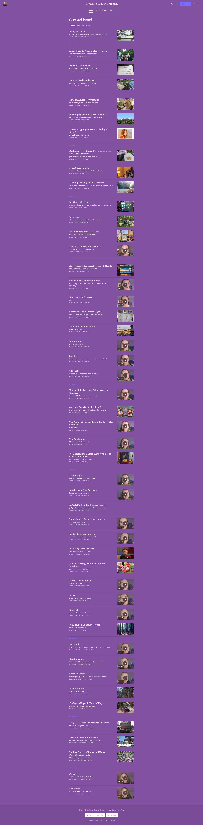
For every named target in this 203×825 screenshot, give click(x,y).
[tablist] (80, 25)
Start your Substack (96, 815)
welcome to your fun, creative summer (83, 103)
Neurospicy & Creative (80, 297)
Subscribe (185, 4)
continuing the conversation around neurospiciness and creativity (89, 284)
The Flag (73, 371)
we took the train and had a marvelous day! (85, 740)
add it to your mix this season (80, 569)
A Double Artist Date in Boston (84, 737)
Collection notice (118, 810)
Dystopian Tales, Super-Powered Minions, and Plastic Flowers (90, 152)
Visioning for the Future (81, 548)
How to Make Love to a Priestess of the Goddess (88, 391)
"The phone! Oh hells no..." (79, 442)
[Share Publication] (177, 4)
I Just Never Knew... (79, 168)
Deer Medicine (76, 688)
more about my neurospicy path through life (85, 171)
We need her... (74, 428)
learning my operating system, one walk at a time (87, 117)
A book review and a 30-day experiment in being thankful (90, 205)
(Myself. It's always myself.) (79, 135)
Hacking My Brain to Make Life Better (88, 114)
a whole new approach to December (82, 706)
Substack (91, 821)
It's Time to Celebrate (80, 65)
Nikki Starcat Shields (82, 37)
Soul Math (74, 644)
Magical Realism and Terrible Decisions (89, 722)
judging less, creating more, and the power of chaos (88, 508)
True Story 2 (75, 475)
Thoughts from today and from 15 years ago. (85, 220)
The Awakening (77, 439)
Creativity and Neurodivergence (85, 311)
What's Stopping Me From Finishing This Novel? (89, 130)
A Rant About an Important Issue (81, 777)
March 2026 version (76, 329)
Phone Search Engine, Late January (87, 519)
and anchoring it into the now (80, 551)
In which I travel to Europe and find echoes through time (90, 647)
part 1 (71, 300)
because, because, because (79, 493)
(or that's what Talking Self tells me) (82, 234)
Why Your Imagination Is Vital (84, 625)
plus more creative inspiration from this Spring (86, 156)
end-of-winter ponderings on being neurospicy (86, 315)
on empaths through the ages (80, 613)
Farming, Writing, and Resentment (86, 182)
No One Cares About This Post (84, 231)
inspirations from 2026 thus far (80, 459)
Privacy (102, 810)
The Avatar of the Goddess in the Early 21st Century (91, 423)
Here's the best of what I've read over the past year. (87, 410)
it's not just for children (77, 628)
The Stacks (74, 788)
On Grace (74, 217)
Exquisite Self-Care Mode (82, 326)
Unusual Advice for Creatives (84, 100)
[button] (90, 10)
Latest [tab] (73, 25)
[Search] (172, 4)
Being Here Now (77, 31)
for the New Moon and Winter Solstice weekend (86, 662)
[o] (125, 251)
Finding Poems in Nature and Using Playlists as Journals (87, 753)
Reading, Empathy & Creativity (85, 246)
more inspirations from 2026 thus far (83, 269)
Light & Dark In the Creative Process (87, 505)
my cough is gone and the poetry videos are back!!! (87, 677)
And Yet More (76, 341)
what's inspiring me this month (80, 725)
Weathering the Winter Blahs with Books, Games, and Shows (90, 455)
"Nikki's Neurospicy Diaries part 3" (81, 249)
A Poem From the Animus (78, 583)
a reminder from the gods (78, 691)
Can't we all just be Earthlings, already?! (83, 374)
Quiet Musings (76, 659)
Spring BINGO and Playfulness (84, 280)
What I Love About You (80, 580)
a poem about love (76, 344)
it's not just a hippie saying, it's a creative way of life (88, 34)
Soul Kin (73, 356)
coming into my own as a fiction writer (83, 68)
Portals (73, 774)
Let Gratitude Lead (78, 202)
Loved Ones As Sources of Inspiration (88, 51)
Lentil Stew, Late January (82, 534)
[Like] (70, 447)
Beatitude (74, 610)
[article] (101, 35)
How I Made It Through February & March (90, 266)
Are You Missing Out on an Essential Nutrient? (87, 565)
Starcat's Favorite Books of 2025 (85, 407)
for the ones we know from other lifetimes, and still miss (89, 359)
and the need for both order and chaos (83, 54)
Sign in (196, 4)
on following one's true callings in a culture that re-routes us (91, 186)
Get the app (112, 815)
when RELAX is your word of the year (82, 83)
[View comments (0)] (85, 39)
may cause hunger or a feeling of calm (83, 537)
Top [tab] (78, 25)
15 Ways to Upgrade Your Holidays (86, 703)
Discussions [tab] (86, 25)
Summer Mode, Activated (82, 80)
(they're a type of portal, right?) (80, 598)
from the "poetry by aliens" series (81, 791)
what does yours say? (77, 522)
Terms (109, 810)
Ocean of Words (77, 673)
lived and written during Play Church (82, 478)
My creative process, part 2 (79, 758)
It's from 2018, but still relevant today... (83, 396)
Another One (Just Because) (83, 490)
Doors (72, 595)
